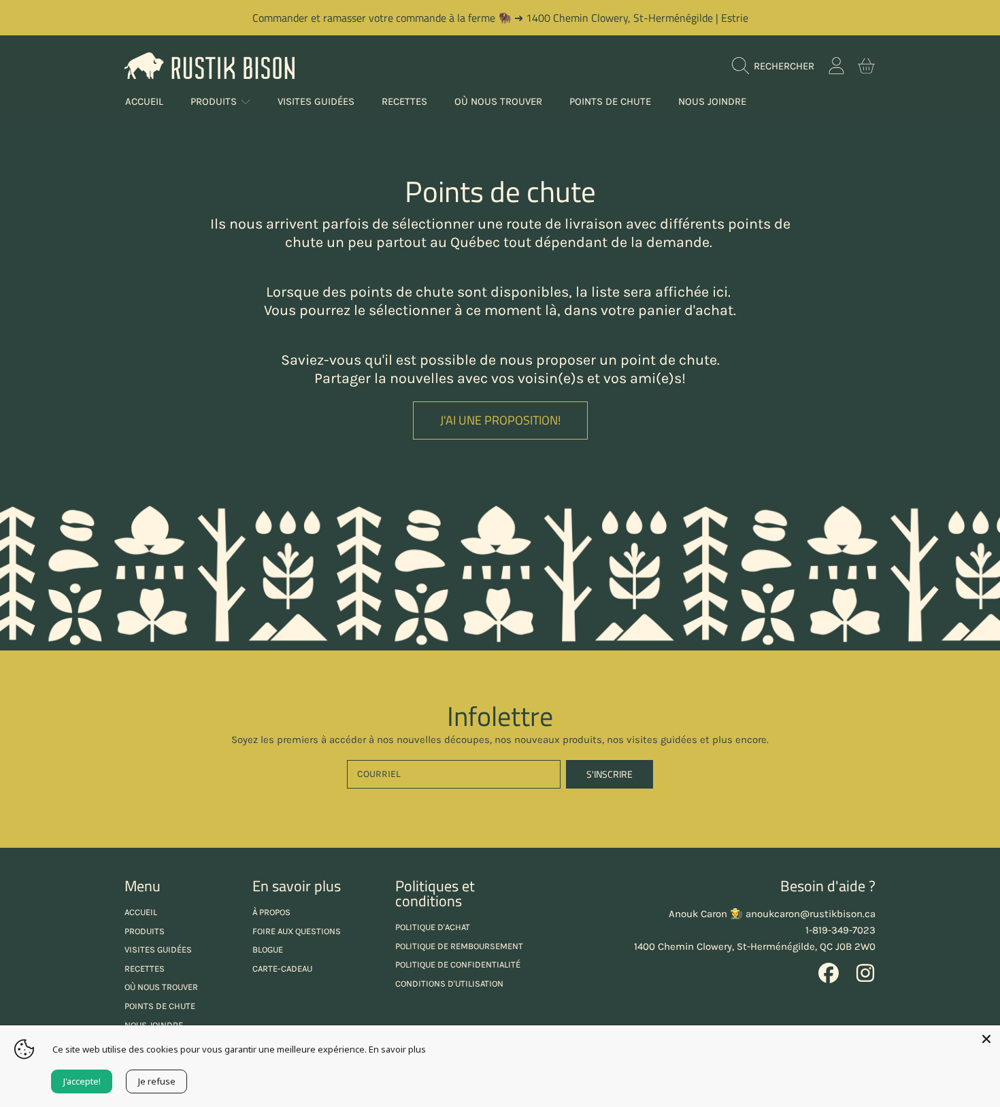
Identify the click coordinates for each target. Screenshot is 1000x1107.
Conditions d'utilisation (449, 983)
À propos (271, 912)
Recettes (144, 968)
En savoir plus (397, 1049)
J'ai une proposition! (500, 420)
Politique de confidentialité (457, 964)
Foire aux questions (296, 931)
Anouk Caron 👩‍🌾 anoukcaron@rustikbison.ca (772, 914)
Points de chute (159, 1006)
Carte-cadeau (282, 968)
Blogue (267, 949)
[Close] (986, 1039)
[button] (776, 66)
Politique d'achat (432, 927)
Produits (214, 101)
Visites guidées (158, 949)
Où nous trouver (161, 987)
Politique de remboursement (459, 946)
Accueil (140, 912)
